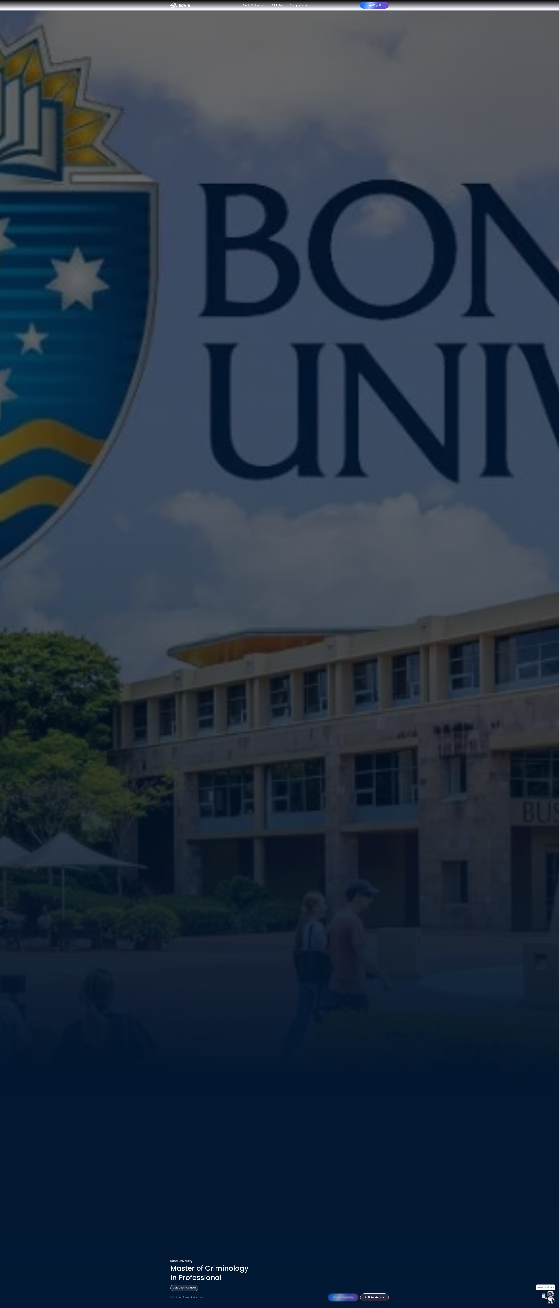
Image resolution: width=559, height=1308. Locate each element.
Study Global (251, 5)
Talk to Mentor (374, 1297)
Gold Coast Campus (184, 1287)
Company (296, 5)
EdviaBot (277, 5)
